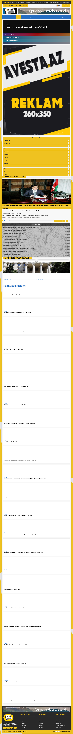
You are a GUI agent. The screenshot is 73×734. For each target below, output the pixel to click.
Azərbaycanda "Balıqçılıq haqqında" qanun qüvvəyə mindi (36, 234)
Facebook (24, 718)
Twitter (23, 723)
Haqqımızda (6, 728)
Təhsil (16, 5)
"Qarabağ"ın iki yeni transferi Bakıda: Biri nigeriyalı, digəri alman (17, 367)
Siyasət (18, 17)
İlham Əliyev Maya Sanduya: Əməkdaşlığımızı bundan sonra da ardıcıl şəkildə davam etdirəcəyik (23, 626)
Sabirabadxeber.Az (60, 725)
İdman (47, 17)
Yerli (20, 5)
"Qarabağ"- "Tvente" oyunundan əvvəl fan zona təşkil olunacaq (17, 644)
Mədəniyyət (29, 17)
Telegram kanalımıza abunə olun (12, 37)
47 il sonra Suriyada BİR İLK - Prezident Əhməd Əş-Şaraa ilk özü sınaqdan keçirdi (20, 534)
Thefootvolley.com (60, 721)
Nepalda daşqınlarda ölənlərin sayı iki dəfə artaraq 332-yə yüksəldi (36, 240)
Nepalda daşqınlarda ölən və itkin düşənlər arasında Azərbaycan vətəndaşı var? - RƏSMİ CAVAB (23, 552)
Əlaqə (16, 728)
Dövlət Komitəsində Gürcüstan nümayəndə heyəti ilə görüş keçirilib (36, 252)
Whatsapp (24, 725)
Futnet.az (58, 727)
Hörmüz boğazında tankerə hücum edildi (12, 589)
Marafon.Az (59, 718)
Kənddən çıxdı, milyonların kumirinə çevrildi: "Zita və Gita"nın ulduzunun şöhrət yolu (21, 700)
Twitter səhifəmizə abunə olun (11, 40)
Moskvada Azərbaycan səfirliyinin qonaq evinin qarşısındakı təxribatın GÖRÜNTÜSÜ (36, 249)
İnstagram (24, 719)
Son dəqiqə (25, 5)
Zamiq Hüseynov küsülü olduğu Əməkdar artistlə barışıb (15, 497)
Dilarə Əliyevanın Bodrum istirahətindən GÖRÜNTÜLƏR (15, 663)
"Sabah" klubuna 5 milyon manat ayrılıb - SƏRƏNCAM (15, 404)
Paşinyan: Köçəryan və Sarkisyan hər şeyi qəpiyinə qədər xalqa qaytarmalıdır (19, 423)
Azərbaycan (12, 17)
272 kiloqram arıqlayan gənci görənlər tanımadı (36, 255)
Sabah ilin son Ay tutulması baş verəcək (36, 237)
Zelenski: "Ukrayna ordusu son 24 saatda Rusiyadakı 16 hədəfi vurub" (18, 515)
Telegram (24, 721)
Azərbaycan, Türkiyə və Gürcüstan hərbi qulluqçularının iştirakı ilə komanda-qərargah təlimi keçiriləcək (25, 478)
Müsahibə (11, 5)
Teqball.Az (58, 719)
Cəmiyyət (36, 17)
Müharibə (42, 17)
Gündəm (5, 5)
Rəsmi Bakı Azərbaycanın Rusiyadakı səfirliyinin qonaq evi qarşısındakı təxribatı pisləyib (36, 228)
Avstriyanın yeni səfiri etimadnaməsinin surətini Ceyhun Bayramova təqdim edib (20, 460)
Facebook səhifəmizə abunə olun (12, 42)
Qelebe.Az (58, 723)
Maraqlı (58, 17)
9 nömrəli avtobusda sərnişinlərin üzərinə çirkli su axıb (36, 243)
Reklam (11, 728)
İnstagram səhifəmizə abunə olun (12, 34)
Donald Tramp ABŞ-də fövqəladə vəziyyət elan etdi (14, 441)
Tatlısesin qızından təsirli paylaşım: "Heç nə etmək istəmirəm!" (16, 386)
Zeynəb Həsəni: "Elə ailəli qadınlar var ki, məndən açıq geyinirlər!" (17, 570)
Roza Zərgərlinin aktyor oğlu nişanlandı (12, 681)
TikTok (23, 727)
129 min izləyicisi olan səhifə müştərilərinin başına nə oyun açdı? (36, 231)
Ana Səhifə (5, 17)
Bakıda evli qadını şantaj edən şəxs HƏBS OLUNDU (36, 246)
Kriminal (53, 17)
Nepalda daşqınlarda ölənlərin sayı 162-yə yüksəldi (14, 607)
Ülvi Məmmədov (58, 731)
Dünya (23, 17)
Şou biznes (64, 17)
